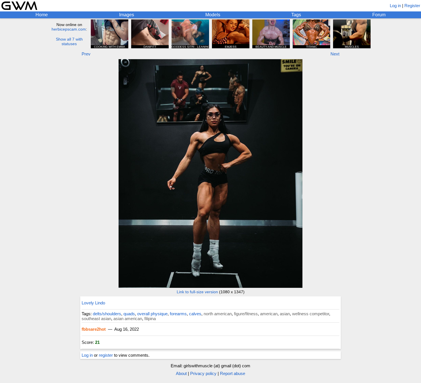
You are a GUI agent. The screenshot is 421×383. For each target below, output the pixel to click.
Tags (296, 14)
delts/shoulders (107, 313)
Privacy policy (203, 373)
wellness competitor (310, 313)
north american (218, 313)
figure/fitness (246, 313)
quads (129, 313)
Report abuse (232, 373)
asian (285, 313)
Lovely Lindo (93, 302)
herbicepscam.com (69, 29)
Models (212, 14)
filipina (150, 318)
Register (412, 5)
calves (195, 313)
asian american (127, 318)
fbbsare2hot (94, 329)
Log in (395, 5)
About (181, 373)
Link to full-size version (197, 292)
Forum (378, 14)
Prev (86, 53)
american (269, 313)
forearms (178, 313)
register (106, 355)
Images (126, 14)
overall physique (152, 313)
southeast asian (96, 318)
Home (42, 14)
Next (334, 53)
